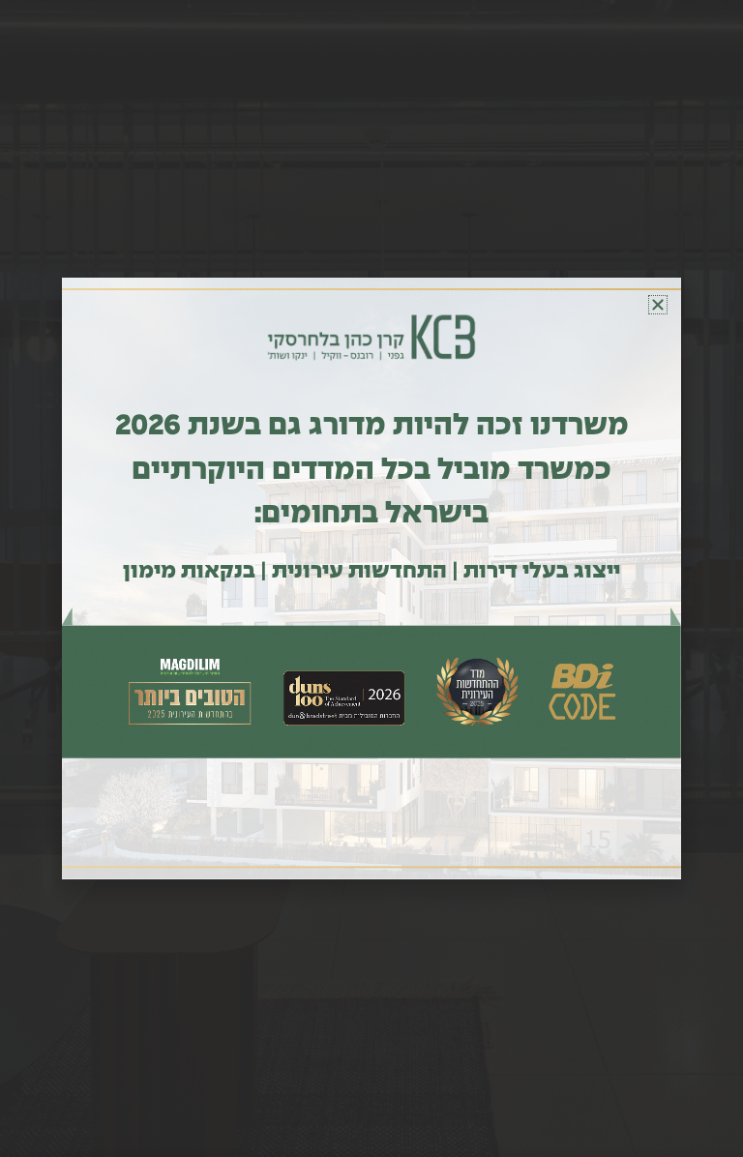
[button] (658, 304)
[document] (371, 578)
